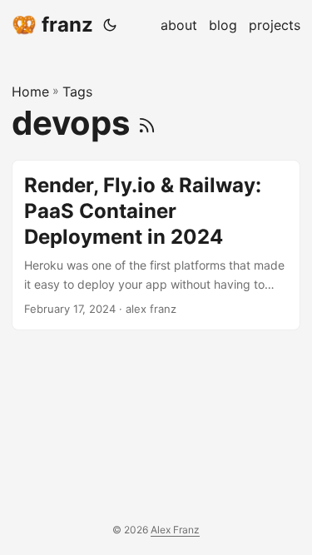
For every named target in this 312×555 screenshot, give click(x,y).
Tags (77, 91)
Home (30, 91)
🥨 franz (52, 24)
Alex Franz (175, 529)
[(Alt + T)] (110, 25)
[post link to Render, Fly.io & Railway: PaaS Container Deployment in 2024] (156, 245)
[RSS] (146, 122)
